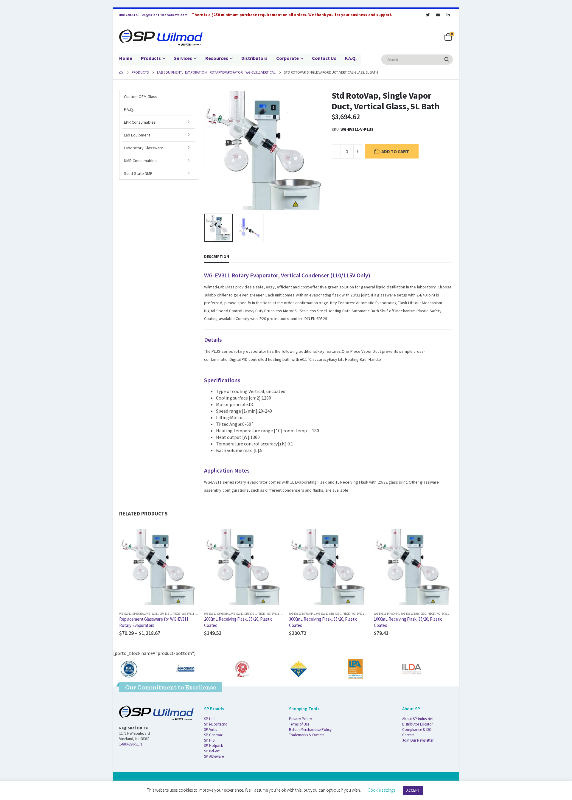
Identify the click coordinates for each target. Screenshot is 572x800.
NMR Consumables (140, 160)
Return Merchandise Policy (310, 729)
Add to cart (395, 151)
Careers (408, 734)
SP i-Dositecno (216, 724)
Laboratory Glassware (143, 147)
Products (151, 58)
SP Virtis (210, 729)
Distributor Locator (417, 724)
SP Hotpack (213, 745)
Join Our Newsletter (417, 740)
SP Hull (209, 718)
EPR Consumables (140, 122)
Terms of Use (299, 724)
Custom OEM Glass (140, 96)
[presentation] (205, 150)
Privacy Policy (300, 718)
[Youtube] (437, 14)
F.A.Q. (351, 58)
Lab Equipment (137, 135)
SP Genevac (213, 734)
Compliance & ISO (417, 729)
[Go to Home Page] (121, 72)
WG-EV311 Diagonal (132, 614)
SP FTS (209, 740)
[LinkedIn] (448, 14)
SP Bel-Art (212, 751)
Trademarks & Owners (306, 734)
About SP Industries (417, 718)
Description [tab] (216, 256)
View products (188, 537)
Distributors (254, 58)
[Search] (447, 60)
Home (125, 58)
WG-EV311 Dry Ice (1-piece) (163, 614)
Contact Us (324, 58)
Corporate (287, 58)
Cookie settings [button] (381, 790)
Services (183, 58)
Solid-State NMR (138, 173)
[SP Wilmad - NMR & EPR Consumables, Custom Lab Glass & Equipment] (161, 37)
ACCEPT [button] (413, 790)
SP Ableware (214, 756)
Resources (216, 58)
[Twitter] (427, 14)
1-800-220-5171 (130, 744)
